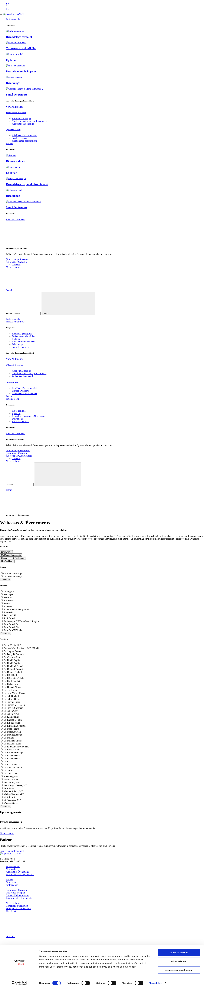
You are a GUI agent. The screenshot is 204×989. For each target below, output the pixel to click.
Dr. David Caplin (12, 660)
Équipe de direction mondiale (20, 898)
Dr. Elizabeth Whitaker (14, 678)
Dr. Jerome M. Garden (14, 705)
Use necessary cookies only (179, 970)
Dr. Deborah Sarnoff (13, 669)
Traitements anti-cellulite (21, 48)
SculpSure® (9, 618)
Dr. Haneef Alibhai (13, 687)
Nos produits (12, 869)
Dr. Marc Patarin (11, 728)
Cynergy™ (9, 591)
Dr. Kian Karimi (11, 717)
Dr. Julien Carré (11, 711)
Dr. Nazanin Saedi (12, 743)
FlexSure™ (9, 600)
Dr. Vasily (8, 770)
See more (5, 579)
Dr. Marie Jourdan (12, 731)
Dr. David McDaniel (13, 666)
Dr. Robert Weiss (12, 755)
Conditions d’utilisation (17, 906)
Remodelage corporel (19, 36)
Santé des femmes (16, 94)
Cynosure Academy (12, 576)
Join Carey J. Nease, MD (15, 785)
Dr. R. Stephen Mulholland (16, 746)
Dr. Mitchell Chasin (13, 740)
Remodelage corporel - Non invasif (27, 184)
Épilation (11, 60)
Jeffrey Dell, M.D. (12, 779)
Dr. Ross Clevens (12, 764)
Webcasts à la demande (23, 123)
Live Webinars (7, 561)
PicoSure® (9, 606)
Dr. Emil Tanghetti (12, 681)
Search (9, 313)
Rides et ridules (15, 161)
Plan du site (11, 911)
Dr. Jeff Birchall (11, 696)
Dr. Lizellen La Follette (15, 726)
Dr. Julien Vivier (11, 714)
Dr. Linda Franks (12, 723)
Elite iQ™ (8, 594)
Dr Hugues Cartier (12, 651)
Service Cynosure (20, 138)
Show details (155, 983)
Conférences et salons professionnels (29, 121)
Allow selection (179, 961)
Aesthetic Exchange (21, 118)
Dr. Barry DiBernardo (14, 654)
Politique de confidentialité (18, 908)
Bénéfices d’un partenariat (24, 135)
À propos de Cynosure (16, 453)
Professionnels (13, 319)
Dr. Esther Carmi (12, 684)
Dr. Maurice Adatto (13, 734)
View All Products (14, 107)
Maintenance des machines (24, 140)
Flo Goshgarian (11, 776)
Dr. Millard (9, 737)
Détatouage (13, 82)
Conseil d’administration (17, 895)
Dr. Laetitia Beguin (13, 720)
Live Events (6, 552)
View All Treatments (15, 219)
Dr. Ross (8, 761)
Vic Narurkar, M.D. (13, 800)
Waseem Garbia (11, 803)
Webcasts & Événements (16, 112)
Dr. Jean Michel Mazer (14, 693)
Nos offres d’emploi (15, 892)
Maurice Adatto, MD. (14, 791)
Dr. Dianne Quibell (13, 672)
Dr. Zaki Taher (10, 773)
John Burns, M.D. (12, 782)
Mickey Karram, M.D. (14, 794)
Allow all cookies (179, 952)
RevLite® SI (10, 615)
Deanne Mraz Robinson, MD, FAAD (21, 648)
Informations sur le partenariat (20, 874)
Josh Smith (9, 788)
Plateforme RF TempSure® (16, 609)
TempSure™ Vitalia (13, 630)
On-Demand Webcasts (11, 555)
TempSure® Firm (12, 627)
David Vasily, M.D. (13, 645)
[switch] (86, 983)
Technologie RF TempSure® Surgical (21, 621)
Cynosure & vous (13, 129)
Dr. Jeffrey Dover (12, 699)
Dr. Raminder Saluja (13, 752)
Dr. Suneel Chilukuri (13, 767)
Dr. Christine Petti (12, 657)
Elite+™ (8, 597)
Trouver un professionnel (18, 259)
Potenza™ (8, 612)
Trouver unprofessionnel (12, 883)
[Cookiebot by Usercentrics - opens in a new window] (19, 983)
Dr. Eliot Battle (11, 675)
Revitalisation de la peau (21, 71)
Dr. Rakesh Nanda (12, 749)
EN (7, 9)
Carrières (16, 264)
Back (22, 321)
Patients (9, 396)
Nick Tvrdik (9, 797)
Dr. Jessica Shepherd (13, 708)
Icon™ (7, 603)
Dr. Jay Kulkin (10, 690)
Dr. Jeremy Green (12, 702)
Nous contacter (13, 461)
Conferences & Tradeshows (13, 558)
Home (9, 490)
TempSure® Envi (12, 624)
